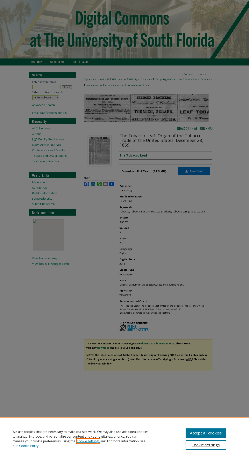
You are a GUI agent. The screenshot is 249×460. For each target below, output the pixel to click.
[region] (124, 438)
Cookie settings (88, 441)
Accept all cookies (206, 433)
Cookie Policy (29, 446)
